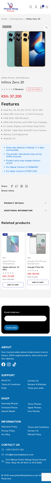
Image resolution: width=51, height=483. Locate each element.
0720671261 (30, 171)
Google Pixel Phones (15, 261)
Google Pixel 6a (14, 267)
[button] (46, 27)
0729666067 (32, 167)
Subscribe (11, 327)
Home (4, 19)
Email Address (12, 312)
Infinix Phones (8, 78)
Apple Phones (37, 261)
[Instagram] (9, 364)
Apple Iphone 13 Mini (39, 268)
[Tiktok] (14, 364)
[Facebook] (3, 364)
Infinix (11, 190)
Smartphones (16, 19)
